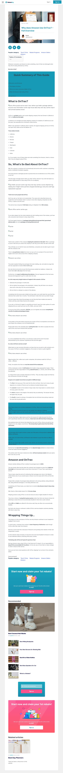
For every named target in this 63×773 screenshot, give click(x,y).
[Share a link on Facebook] (10, 47)
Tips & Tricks (24, 52)
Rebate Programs (35, 52)
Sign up (31, 591)
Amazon (23, 54)
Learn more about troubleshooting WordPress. (16, 741)
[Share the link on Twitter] (14, 47)
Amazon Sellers (45, 52)
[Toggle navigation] (2, 2)
